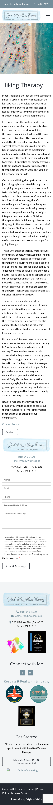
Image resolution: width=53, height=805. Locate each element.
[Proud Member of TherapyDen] (14, 694)
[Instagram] (30, 672)
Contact (10, 432)
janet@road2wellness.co (17, 4)
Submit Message (15, 566)
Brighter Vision (34, 799)
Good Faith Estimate (13, 789)
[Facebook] (22, 672)
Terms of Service (20, 793)
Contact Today (10, 424)
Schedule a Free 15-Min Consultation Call (26, 761)
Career (31, 789)
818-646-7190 (41, 4)
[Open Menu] (48, 15)
